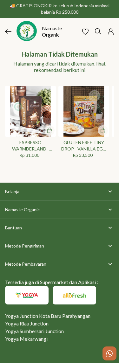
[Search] (98, 31)
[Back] (8, 31)
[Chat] (109, 353)
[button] (85, 31)
